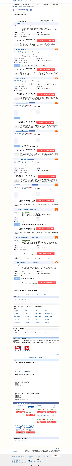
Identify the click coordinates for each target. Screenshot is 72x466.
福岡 (12, 462)
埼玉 (16, 457)
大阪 (12, 459)
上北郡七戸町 (16, 319)
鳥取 (19, 460)
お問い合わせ (38, 456)
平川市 (26, 313)
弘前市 (26, 310)
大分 (19, 462)
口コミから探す (36, 4)
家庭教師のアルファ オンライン (23, 184)
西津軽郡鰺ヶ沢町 (38, 314)
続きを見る (47, 45)
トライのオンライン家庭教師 (22, 209)
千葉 (18, 457)
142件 (33, 212)
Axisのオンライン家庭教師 (22, 103)
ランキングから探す (26, 4)
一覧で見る (57, 354)
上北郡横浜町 (37, 319)
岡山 (14, 460)
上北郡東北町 (47, 319)
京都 (16, 459)
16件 (33, 80)
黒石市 (46, 310)
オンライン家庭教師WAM (22, 159)
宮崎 (21, 462)
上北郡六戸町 (27, 319)
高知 (17, 461)
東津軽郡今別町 (47, 313)
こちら (26, 371)
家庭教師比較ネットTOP (32, 461)
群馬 (21, 457)
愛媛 (12, 461)
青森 (14, 456)
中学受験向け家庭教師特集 (32, 457)
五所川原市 (16, 311)
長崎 (16, 462)
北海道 (15, 332)
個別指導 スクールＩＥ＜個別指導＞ (26, 351)
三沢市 (36, 311)
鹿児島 (23, 462)
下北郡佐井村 (27, 322)
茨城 (20, 457)
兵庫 (14, 459)
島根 (17, 460)
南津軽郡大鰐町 (37, 316)
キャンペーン (55, 4)
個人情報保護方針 (39, 461)
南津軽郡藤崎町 (27, 316)
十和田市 (26, 311)
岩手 (46, 332)
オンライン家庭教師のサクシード (23, 237)
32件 (33, 133)
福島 (25, 333)
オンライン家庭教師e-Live (22, 131)
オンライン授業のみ (32, 209)
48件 (33, 105)
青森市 (15, 310)
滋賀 (17, 459)
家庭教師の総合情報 (45, 456)
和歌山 (21, 459)
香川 (14, 461)
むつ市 (46, 311)
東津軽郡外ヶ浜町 (28, 314)
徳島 (16, 461)
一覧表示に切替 (43, 20)
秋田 (25, 332)
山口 (16, 460)
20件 (33, 187)
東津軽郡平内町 (37, 313)
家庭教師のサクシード (21, 49)
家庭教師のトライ (20, 23)
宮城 (15, 333)
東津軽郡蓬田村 (17, 314)
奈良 (19, 459)
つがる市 (15, 313)
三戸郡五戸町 (47, 322)
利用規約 (38, 457)
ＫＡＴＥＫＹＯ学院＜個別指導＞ (18, 351)
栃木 (23, 457)
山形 (35, 332)
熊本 (17, 462)
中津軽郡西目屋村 (17, 316)
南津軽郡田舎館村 (48, 316)
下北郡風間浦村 (17, 322)
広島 (12, 460)
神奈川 (14, 457)
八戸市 (36, 310)
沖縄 (25, 462)
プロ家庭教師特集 (31, 456)
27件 (33, 161)
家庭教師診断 (46, 4)
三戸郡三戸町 (37, 322)
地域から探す (16, 4)
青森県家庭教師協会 (20, 78)
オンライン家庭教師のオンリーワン (24, 262)
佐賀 (14, 462)
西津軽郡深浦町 (47, 314)
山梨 (25, 457)
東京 (12, 457)
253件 (33, 51)
